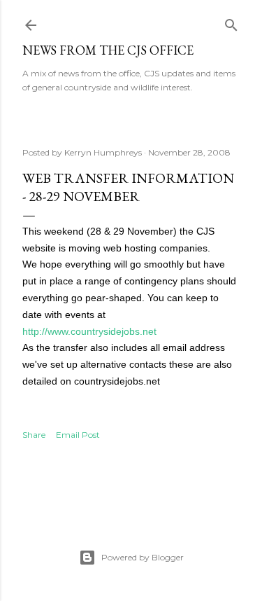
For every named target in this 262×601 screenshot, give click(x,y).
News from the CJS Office (108, 50)
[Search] (231, 22)
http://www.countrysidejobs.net (89, 331)
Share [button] (33, 434)
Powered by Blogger (142, 557)
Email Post (78, 434)
